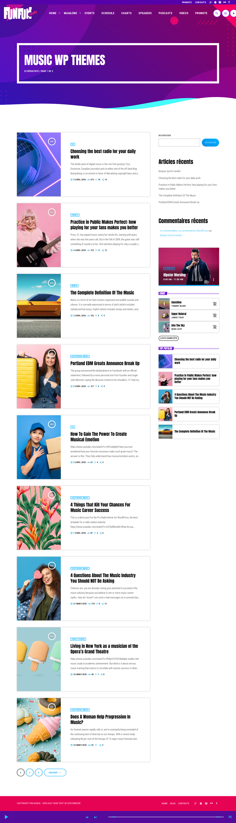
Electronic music (80, 356)
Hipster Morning (174, 275)
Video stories (78, 639)
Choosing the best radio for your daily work (103, 154)
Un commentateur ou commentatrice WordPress (184, 230)
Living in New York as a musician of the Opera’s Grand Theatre (104, 649)
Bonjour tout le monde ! (170, 171)
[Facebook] (229, 2)
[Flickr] (224, 2)
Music (74, 286)
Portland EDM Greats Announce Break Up (104, 363)
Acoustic (169, 268)
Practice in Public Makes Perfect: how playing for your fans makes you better (104, 225)
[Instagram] (220, 2)
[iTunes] (215, 2)
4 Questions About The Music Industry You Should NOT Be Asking (103, 578)
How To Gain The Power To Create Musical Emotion (98, 437)
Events (75, 215)
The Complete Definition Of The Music (102, 293)
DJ (73, 144)
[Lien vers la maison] (20, 13)
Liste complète (168, 338)
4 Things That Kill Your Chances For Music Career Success (100, 508)
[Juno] (210, 2)
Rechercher (165, 135)
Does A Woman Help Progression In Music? (100, 720)
